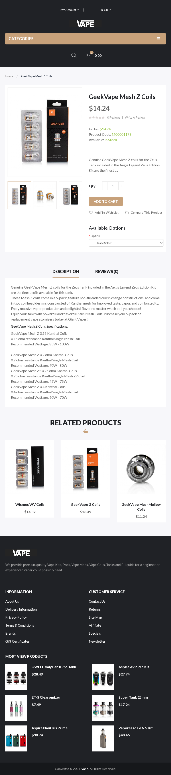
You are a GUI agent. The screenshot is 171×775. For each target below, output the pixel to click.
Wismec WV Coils (30, 504)
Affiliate (95, 625)
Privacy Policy (16, 617)
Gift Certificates (17, 641)
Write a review (135, 117)
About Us (12, 601)
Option (95, 236)
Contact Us (97, 601)
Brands (10, 633)
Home (9, 76)
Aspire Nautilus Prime (49, 728)
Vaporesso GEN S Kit (135, 728)
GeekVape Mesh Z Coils (36, 76)
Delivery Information (21, 609)
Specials (95, 633)
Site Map (95, 617)
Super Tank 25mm (133, 697)
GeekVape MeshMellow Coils (141, 506)
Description (66, 271)
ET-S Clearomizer (46, 697)
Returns (95, 609)
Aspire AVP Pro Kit (133, 667)
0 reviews (113, 117)
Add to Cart (106, 201)
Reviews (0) (106, 271)
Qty (92, 186)
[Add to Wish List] (48, 446)
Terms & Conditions (19, 625)
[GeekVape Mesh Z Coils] (19, 195)
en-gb (104, 10)
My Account (69, 10)
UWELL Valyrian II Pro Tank (54, 667)
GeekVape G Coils (85, 504)
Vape (84, 769)
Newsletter (97, 641)
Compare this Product (146, 212)
